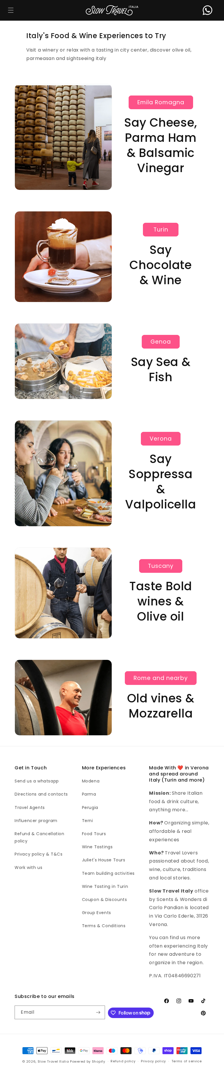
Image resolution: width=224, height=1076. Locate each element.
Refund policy (123, 1061)
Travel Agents (30, 807)
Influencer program (36, 821)
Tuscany (161, 566)
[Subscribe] (98, 1012)
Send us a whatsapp (37, 781)
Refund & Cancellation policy (39, 837)
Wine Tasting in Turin (105, 886)
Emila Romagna (160, 102)
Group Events (96, 913)
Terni (87, 821)
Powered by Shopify (87, 1061)
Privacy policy (153, 1061)
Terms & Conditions (104, 926)
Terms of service (187, 1061)
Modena (91, 781)
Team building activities (108, 873)
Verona (161, 439)
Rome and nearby (161, 678)
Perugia (90, 807)
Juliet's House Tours (103, 860)
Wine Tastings (97, 847)
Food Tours (94, 834)
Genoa (160, 342)
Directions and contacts (41, 794)
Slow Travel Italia (53, 1061)
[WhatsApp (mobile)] (207, 10)
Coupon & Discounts (104, 899)
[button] (10, 10)
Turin (160, 230)
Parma (89, 794)
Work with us (28, 867)
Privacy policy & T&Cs (39, 854)
